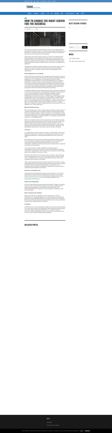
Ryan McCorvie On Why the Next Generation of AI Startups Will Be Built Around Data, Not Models (34, 320)
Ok (81, 430)
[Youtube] (84, 1)
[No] (110, 431)
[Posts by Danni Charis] (25, 29)
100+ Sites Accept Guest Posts (77, 61)
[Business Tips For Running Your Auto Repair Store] (53, 275)
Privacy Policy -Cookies (53, 425)
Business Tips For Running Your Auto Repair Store (54, 320)
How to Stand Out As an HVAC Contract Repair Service (33, 413)
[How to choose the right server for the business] (44, 39)
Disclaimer (49, 422)
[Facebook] (78, 1)
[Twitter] (82, 1)
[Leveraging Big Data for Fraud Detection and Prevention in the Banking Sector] (53, 367)
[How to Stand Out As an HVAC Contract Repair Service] (32, 367)
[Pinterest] (80, 1)
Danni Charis (28, 29)
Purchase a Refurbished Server (32, 177)
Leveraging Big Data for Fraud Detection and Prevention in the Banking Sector (55, 413)
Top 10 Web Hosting (74, 58)
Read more (87, 430)
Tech (25, 18)
